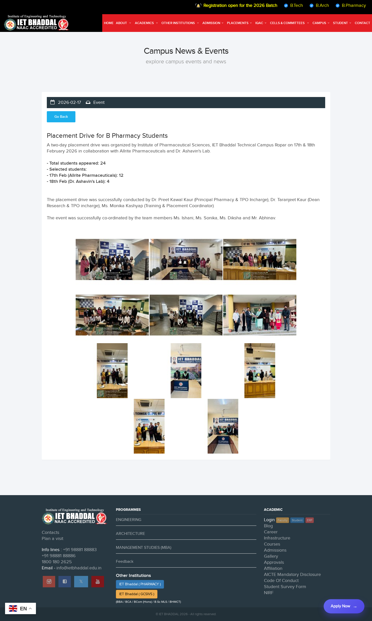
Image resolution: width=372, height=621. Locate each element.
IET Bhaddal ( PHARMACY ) (140, 584)
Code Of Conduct (281, 580)
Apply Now (340, 606)
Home (109, 23)
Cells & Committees (287, 23)
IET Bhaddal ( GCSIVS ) (136, 594)
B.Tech (284, 5)
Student (340, 23)
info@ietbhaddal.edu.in (78, 568)
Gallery (271, 556)
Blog (268, 526)
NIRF (269, 592)
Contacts (50, 532)
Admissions (275, 550)
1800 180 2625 (57, 562)
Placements (238, 23)
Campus (319, 23)
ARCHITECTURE (130, 533)
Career (271, 532)
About (122, 23)
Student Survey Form (285, 586)
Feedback (124, 561)
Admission (211, 23)
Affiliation (273, 568)
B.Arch (310, 5)
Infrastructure (277, 538)
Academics (145, 23)
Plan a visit (52, 538)
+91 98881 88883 (80, 549)
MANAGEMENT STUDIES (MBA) (143, 547)
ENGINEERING (128, 519)
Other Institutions (178, 23)
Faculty (282, 520)
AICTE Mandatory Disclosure (292, 574)
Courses (272, 544)
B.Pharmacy (342, 5)
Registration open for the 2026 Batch (228, 5)
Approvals (274, 562)
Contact (362, 23)
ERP (309, 520)
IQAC (259, 23)
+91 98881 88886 (59, 555)
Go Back (61, 116)
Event (98, 102)
